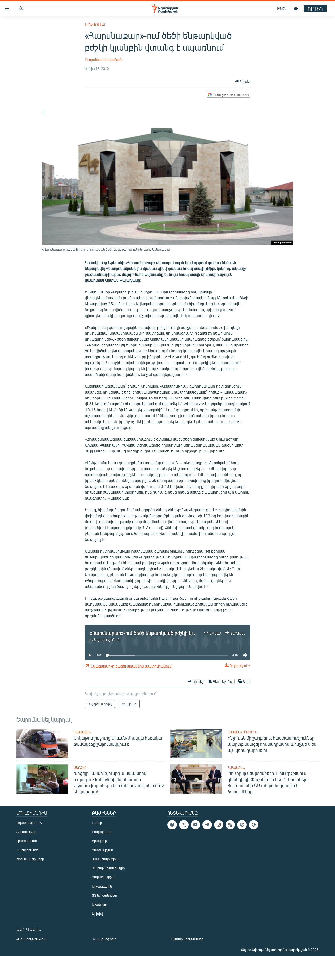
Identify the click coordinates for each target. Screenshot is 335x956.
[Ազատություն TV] (296, 8)
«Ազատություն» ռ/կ (31, 939)
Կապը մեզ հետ (104, 939)
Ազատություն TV (29, 823)
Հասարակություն (242, 732)
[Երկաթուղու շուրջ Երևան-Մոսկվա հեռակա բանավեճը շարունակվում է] (42, 743)
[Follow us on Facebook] (172, 824)
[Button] (242, 81)
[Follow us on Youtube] (195, 824)
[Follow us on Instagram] (218, 824)
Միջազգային (102, 886)
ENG (281, 8)
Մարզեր (80, 768)
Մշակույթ (99, 904)
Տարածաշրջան (104, 877)
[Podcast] (241, 824)
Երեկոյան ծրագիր (30, 859)
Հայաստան (82, 732)
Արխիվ (97, 913)
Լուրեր (97, 823)
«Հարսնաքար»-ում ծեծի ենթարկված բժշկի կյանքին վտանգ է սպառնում (172, 633)
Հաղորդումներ (27, 850)
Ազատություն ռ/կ (107, 639)
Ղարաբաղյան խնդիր (108, 868)
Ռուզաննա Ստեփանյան (103, 59)
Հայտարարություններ (186, 939)
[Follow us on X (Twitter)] (183, 824)
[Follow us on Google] (253, 824)
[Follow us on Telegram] (207, 824)
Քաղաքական (102, 832)
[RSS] (230, 824)
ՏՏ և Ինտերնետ (104, 895)
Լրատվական (26, 841)
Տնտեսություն (102, 850)
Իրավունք (95, 24)
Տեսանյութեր (26, 832)
